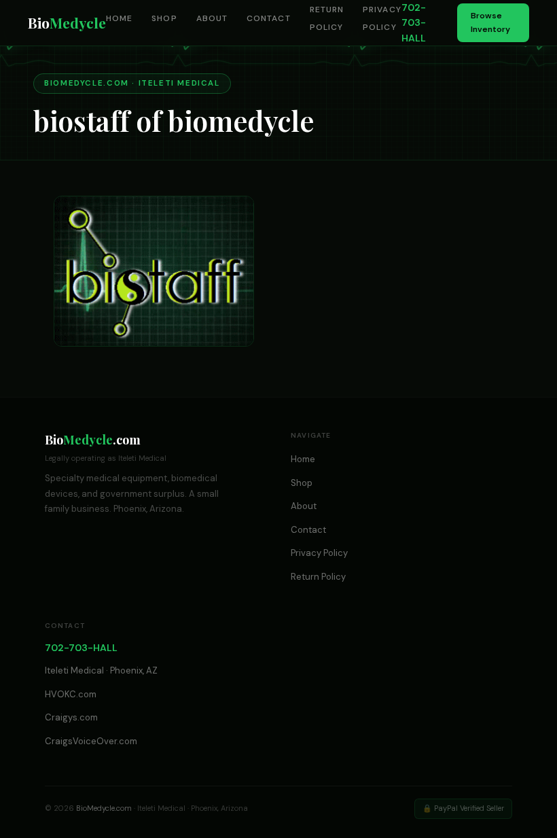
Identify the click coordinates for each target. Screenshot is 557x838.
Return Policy (318, 576)
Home (119, 18)
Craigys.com (71, 717)
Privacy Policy (319, 553)
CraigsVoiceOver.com (91, 741)
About (212, 18)
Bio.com (93, 440)
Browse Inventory (490, 22)
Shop (164, 18)
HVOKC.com (70, 694)
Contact (269, 18)
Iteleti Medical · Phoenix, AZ (101, 670)
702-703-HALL (413, 22)
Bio (67, 22)
